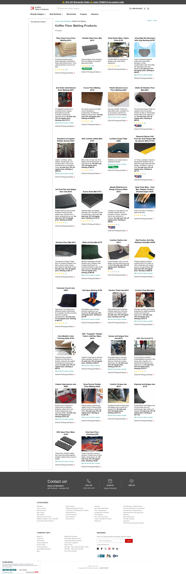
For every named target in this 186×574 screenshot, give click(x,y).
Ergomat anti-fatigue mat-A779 (144, 385)
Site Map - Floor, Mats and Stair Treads (76, 547)
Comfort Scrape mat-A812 (118, 385)
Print (155, 20)
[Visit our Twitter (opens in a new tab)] (105, 549)
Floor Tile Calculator (70, 551)
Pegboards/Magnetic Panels (74, 508)
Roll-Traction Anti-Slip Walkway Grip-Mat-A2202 (145, 241)
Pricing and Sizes (64, 73)
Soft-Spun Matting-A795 (92, 290)
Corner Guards (41, 508)
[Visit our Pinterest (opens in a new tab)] (109, 549)
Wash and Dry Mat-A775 (92, 242)
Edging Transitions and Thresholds (47, 518)
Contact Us (40, 538)
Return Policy (68, 544)
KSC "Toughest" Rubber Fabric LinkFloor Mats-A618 (92, 336)
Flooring (96, 506)
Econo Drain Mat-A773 (92, 191)
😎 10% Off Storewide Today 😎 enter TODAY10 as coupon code (93, 2)
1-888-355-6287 (104, 568)
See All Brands (65, 21)
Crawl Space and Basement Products (77, 510)
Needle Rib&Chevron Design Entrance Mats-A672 (118, 189)
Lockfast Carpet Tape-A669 (118, 140)
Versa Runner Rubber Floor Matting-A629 (92, 385)
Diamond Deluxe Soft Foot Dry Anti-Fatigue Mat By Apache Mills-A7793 (144, 138)
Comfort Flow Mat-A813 (145, 290)
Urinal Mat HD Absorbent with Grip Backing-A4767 (145, 39)
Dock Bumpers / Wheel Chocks (132, 506)
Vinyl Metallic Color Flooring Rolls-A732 (66, 337)
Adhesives (97, 521)
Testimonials (40, 540)
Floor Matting (98, 514)
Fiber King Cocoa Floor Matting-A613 (65, 39)
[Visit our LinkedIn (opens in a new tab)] (117, 549)
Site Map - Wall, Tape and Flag (73, 549)
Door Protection (70, 516)
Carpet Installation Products (102, 518)
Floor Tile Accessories (101, 516)
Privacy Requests (42, 547)
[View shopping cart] (148, 8)
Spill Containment (128, 516)
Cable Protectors (71, 512)
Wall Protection (41, 510)
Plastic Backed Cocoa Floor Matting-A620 (118, 89)
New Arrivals (71, 14)
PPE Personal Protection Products (133, 523)
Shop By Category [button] (37, 14)
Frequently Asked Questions (73, 540)
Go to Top (182, 570)
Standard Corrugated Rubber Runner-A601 (65, 140)
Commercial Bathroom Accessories (134, 508)
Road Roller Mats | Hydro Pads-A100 (118, 39)
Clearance (94, 14)
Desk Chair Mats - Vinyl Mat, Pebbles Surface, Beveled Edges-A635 (145, 189)
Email (149, 20)
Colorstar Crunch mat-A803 (66, 289)
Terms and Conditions (71, 542)
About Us (39, 536)
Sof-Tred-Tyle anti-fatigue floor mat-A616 (65, 190)
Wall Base (40, 506)
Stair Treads (40, 512)
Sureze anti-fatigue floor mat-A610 (118, 337)
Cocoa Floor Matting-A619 (92, 89)
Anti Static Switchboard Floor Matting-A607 (66, 89)
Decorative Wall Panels (101, 508)
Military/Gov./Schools (70, 536)
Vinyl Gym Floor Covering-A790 (92, 433)
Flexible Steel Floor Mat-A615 (92, 39)
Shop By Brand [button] (55, 14)
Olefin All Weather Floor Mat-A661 (145, 89)
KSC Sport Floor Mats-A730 (66, 433)
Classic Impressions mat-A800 (65, 385)
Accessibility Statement (44, 549)
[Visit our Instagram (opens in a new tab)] (113, 549)
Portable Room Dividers (101, 512)
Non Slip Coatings (128, 518)
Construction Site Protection (45, 521)
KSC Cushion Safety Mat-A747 (92, 140)
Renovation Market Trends (72, 538)
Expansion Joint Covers (44, 516)
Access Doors (70, 518)
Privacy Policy (41, 544)
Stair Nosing (40, 514)
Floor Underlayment (100, 510)
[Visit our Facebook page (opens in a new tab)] (102, 549)
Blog (38, 551)
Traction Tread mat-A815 (118, 290)
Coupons (83, 14)
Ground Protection (71, 514)
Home (57, 21)
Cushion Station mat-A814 (118, 241)
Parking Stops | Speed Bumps (132, 510)
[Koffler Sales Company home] (40, 8)
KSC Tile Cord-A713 (145, 338)
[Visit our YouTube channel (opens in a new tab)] (98, 549)
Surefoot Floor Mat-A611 (66, 242)
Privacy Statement (42, 542)
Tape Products (70, 506)
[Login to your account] (145, 8)
